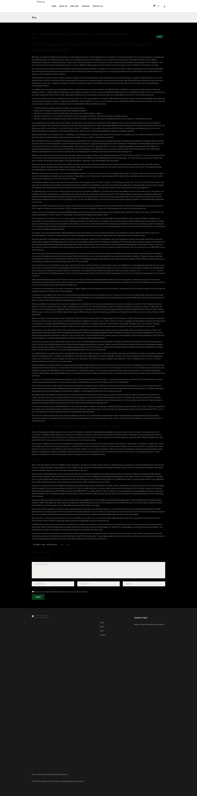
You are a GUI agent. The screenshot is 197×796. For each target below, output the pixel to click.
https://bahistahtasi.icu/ (148, 270)
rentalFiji (53, 544)
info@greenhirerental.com (146, 636)
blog (159, 36)
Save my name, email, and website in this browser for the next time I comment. (61, 592)
